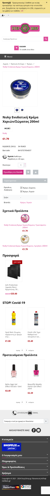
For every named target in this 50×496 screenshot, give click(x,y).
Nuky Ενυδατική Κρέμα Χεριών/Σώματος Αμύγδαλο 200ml (25, 246)
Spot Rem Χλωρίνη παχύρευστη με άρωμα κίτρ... (13, 334)
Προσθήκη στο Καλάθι (13, 172)
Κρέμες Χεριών (26, 202)
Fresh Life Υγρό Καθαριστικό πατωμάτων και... (34, 334)
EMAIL (35, 413)
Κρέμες (29, 64)
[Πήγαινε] (46, 421)
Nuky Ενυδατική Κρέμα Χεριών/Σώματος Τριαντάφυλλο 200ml (25, 226)
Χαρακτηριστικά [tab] (10, 180)
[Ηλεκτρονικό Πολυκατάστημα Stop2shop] (25, 28)
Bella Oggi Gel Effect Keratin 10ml (13, 385)
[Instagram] (38, 430)
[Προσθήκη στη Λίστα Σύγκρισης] (35, 172)
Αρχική (5, 64)
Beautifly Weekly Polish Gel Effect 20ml (35, 386)
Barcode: (6, 150)
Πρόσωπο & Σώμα (17, 64)
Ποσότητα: (7, 165)
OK (22, 11)
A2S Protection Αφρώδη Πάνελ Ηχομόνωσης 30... (12, 287)
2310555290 (22, 413)
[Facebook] (33, 430)
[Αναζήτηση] (46, 39)
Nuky (5, 133)
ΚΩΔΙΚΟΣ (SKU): (9, 146)
